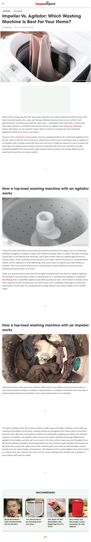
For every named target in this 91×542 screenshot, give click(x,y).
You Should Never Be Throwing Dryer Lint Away (33, 522)
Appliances (18, 11)
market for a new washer (26, 137)
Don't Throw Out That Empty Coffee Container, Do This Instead (77, 523)
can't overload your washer (46, 265)
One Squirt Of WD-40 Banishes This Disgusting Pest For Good (55, 523)
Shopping (6, 11)
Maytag (9, 279)
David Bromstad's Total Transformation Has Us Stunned (13, 522)
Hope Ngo (8, 27)
